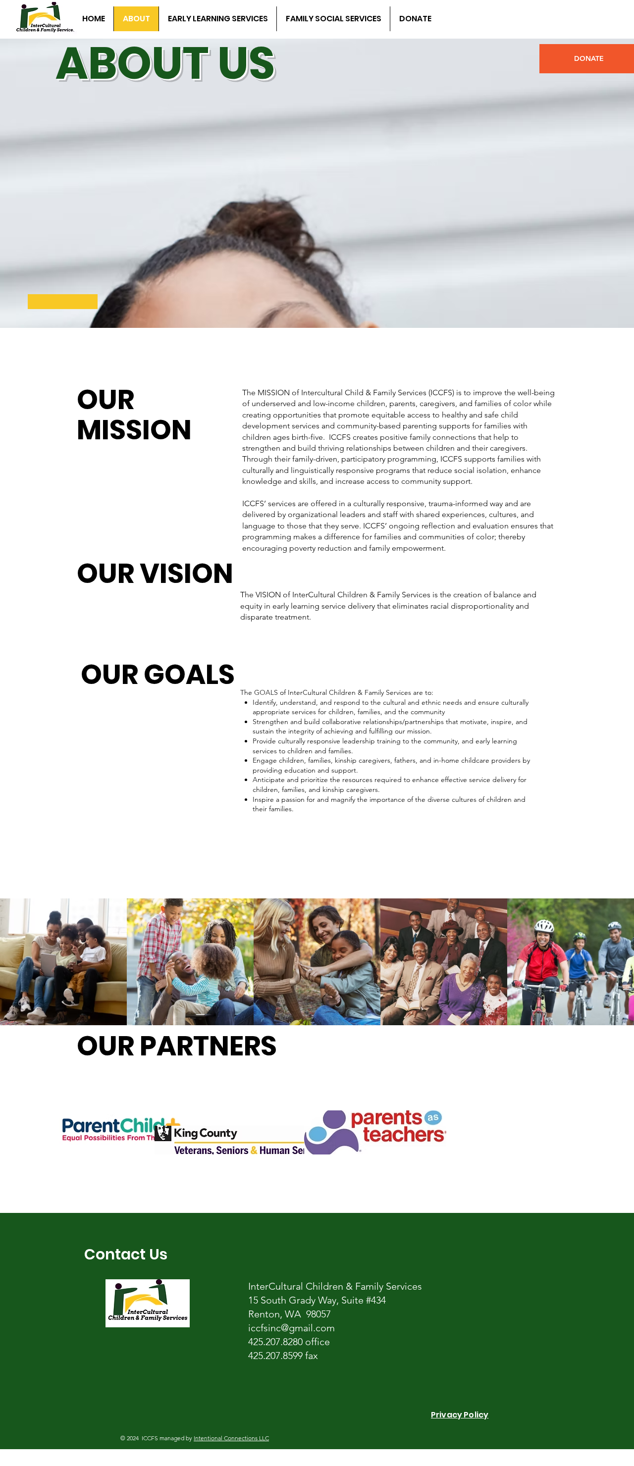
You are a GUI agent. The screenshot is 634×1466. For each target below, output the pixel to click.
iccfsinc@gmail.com (291, 1328)
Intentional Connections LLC (231, 1438)
